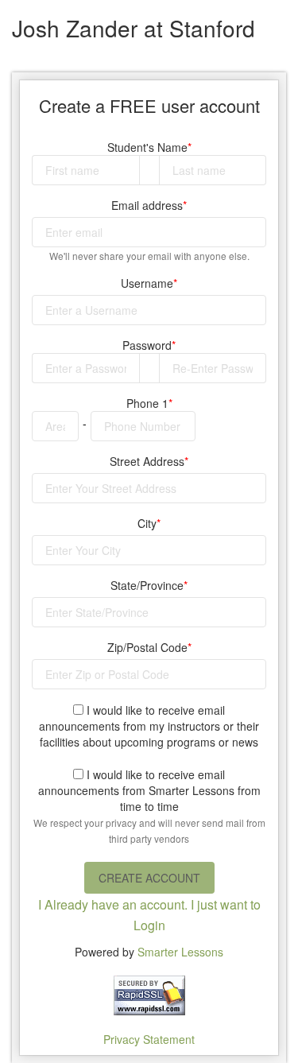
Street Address (147, 461)
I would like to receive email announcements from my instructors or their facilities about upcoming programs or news (149, 726)
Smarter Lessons (180, 952)
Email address (147, 205)
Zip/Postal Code (147, 647)
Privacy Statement (149, 1039)
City (147, 523)
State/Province (147, 585)
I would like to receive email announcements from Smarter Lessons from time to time (149, 805)
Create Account (149, 878)
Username (147, 283)
